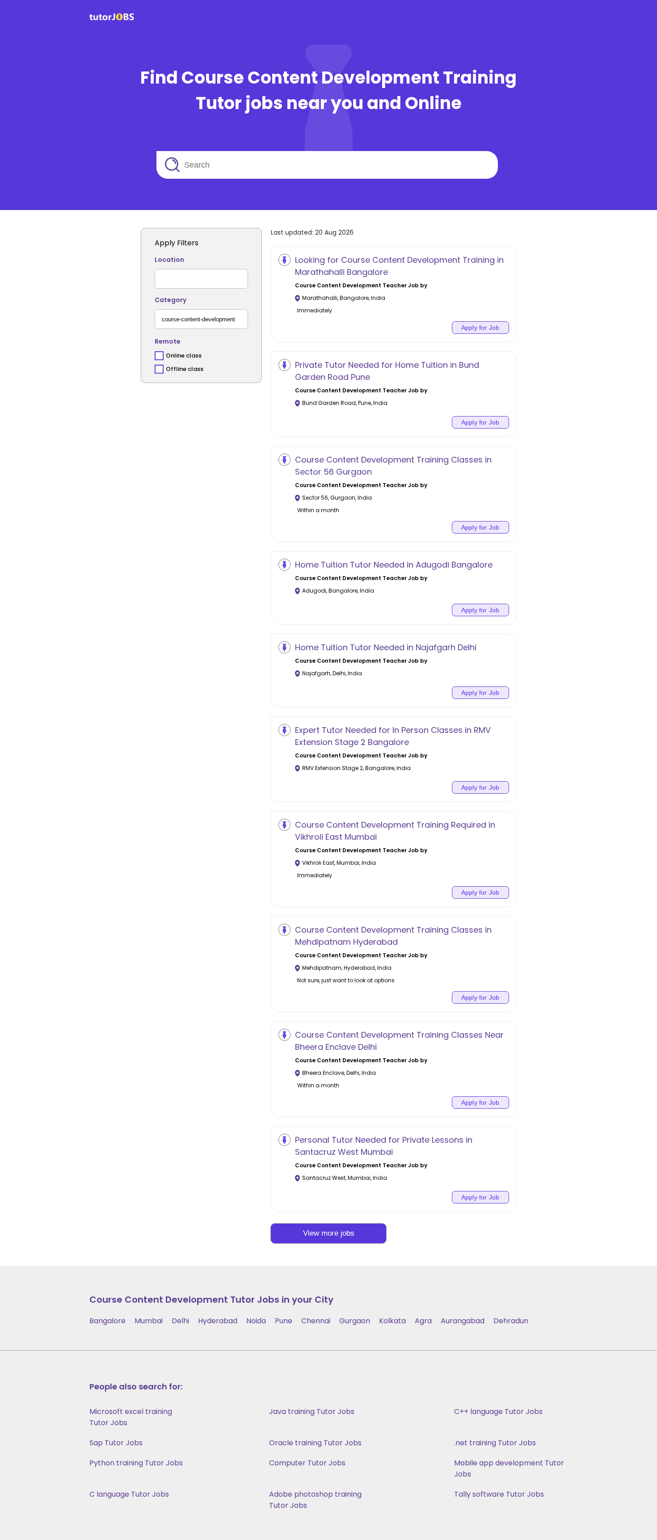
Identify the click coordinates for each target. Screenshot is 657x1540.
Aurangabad (462, 1321)
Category (170, 299)
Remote (168, 341)
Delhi (180, 1321)
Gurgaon (354, 1321)
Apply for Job (480, 327)
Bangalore (107, 1321)
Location (169, 259)
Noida (256, 1321)
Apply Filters (176, 243)
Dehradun (510, 1321)
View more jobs (328, 1233)
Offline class (184, 369)
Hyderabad (217, 1321)
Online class (184, 355)
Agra (423, 1321)
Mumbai (149, 1321)
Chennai (315, 1321)
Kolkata (392, 1321)
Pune (283, 1321)
